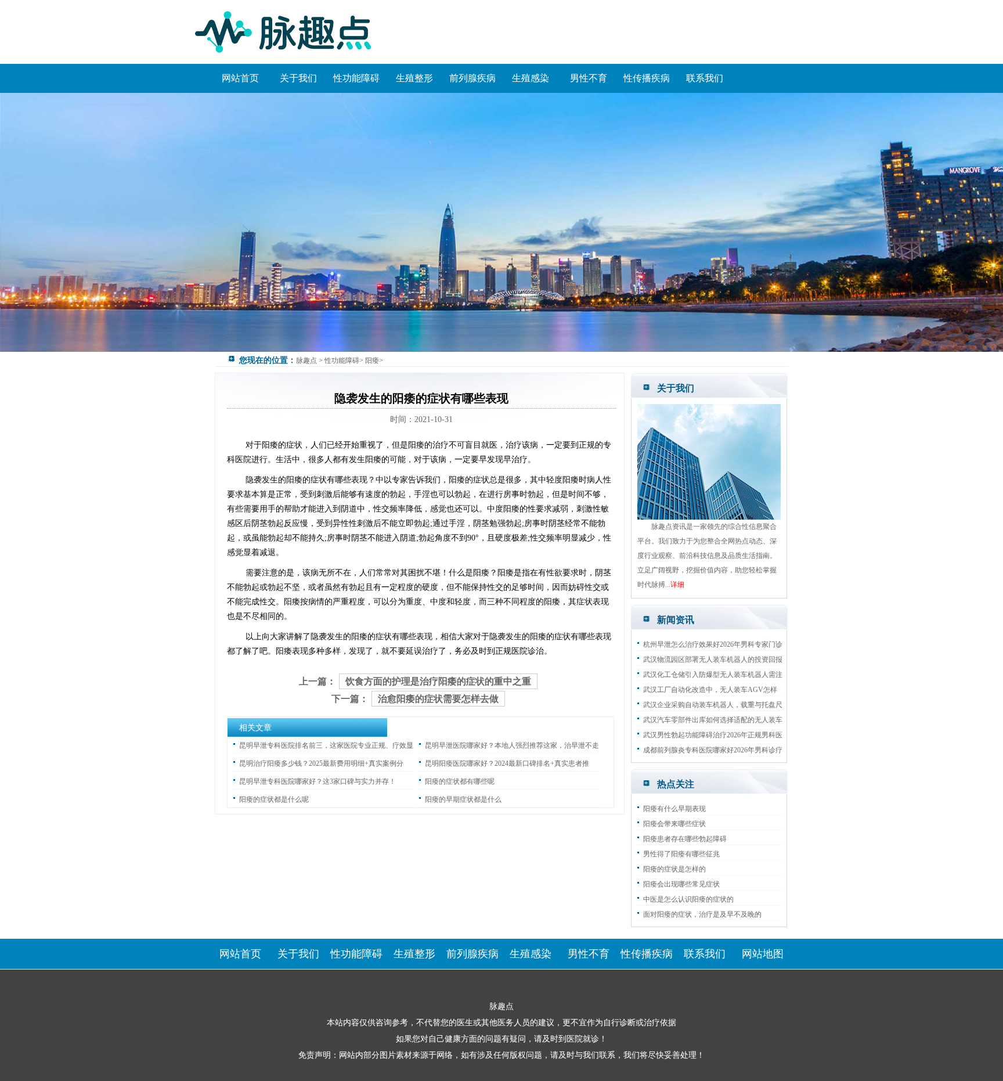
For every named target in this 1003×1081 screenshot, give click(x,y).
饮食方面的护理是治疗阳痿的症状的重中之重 (438, 681)
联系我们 (704, 78)
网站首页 (240, 78)
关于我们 (298, 78)
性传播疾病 (646, 78)
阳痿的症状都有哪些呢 (460, 781)
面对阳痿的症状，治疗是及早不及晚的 (702, 914)
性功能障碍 (356, 78)
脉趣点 (306, 360)
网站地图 (763, 954)
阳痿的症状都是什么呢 (274, 799)
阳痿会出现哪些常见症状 (681, 884)
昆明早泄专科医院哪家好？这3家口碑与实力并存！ (317, 781)
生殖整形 (414, 78)
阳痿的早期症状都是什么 (463, 799)
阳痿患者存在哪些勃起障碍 (685, 839)
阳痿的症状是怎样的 (674, 869)
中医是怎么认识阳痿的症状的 (688, 899)
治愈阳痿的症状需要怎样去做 (438, 699)
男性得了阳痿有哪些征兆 (681, 854)
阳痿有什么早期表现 (674, 809)
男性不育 (588, 78)
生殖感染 (530, 78)
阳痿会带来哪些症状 (674, 824)
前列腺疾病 (472, 78)
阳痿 (372, 360)
